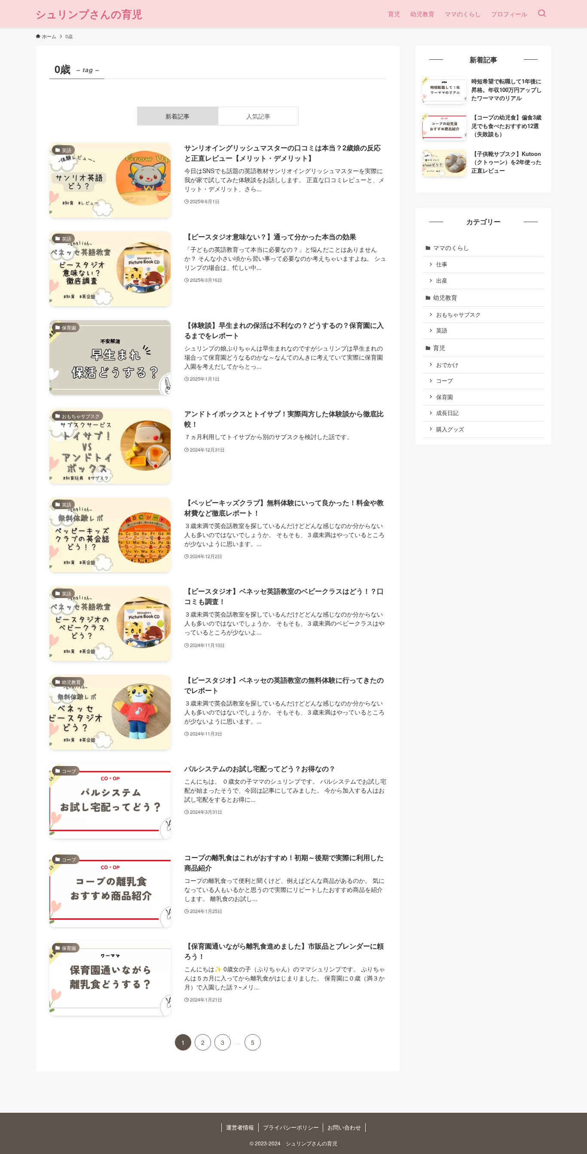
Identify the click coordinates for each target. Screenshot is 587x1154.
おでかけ (447, 365)
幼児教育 (445, 297)
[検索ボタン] (541, 13)
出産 (441, 280)
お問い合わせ (344, 1127)
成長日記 (447, 413)
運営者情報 (240, 1127)
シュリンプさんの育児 (89, 14)
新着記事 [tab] (177, 116)
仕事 (441, 264)
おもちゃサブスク (458, 314)
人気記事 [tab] (258, 116)
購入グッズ (450, 429)
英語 (441, 330)
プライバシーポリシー (291, 1127)
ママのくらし (451, 247)
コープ (444, 381)
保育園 (444, 397)
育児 (439, 347)
